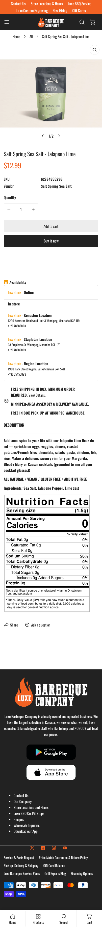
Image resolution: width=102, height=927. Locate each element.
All (31, 36)
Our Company (23, 801)
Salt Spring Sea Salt (56, 186)
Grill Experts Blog (55, 873)
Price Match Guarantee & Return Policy (63, 857)
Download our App (26, 831)
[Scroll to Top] (93, 901)
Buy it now (51, 240)
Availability (17, 282)
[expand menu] (7, 22)
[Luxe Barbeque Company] (51, 22)
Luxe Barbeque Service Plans (22, 873)
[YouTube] (64, 848)
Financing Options (82, 873)
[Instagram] (54, 848)
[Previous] (43, 136)
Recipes (19, 819)
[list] (51, 93)
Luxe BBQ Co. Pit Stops (29, 813)
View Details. (37, 395)
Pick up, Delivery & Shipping (21, 865)
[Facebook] (43, 848)
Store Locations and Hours (31, 807)
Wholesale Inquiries (27, 825)
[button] (92, 22)
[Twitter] (32, 848)
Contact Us (21, 795)
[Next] (59, 136)
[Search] (81, 22)
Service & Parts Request (19, 857)
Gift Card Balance (54, 865)
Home (16, 36)
